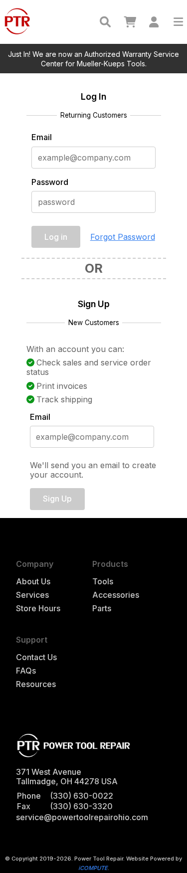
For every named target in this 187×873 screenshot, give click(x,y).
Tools (102, 581)
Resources (36, 684)
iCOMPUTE (93, 868)
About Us (33, 581)
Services (32, 595)
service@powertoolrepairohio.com (82, 817)
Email (41, 137)
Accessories (115, 595)
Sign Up (57, 499)
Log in (55, 237)
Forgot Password (122, 237)
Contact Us (36, 657)
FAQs (26, 671)
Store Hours (38, 608)
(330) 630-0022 (81, 796)
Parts (101, 608)
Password (49, 182)
